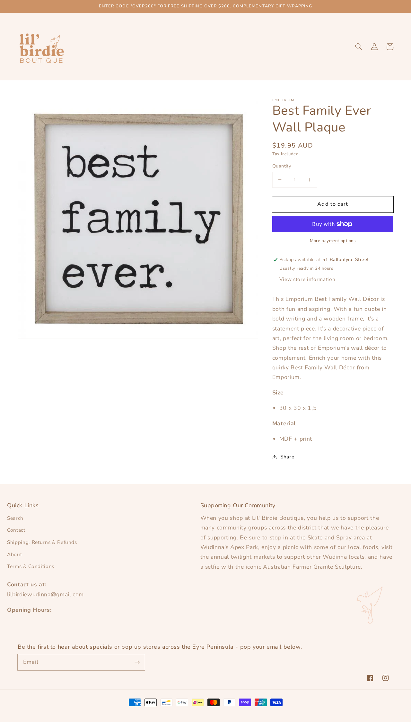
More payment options (332, 241)
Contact (16, 530)
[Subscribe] (137, 662)
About (14, 554)
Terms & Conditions (30, 566)
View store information (307, 279)
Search (15, 518)
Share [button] (287, 456)
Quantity (281, 166)
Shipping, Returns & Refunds (42, 542)
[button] (358, 46)
